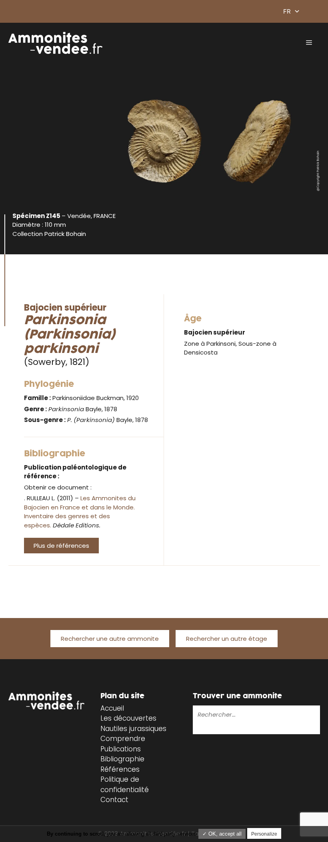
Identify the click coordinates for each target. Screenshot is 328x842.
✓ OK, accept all (222, 834)
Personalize (264, 834)
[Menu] (309, 43)
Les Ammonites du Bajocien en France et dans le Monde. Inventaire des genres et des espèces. (80, 511)
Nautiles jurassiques (133, 728)
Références (120, 769)
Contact (114, 799)
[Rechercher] (198, 728)
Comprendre (122, 738)
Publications (120, 749)
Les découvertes (128, 718)
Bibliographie (122, 759)
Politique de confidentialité (124, 784)
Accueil (112, 708)
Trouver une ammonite (237, 696)
